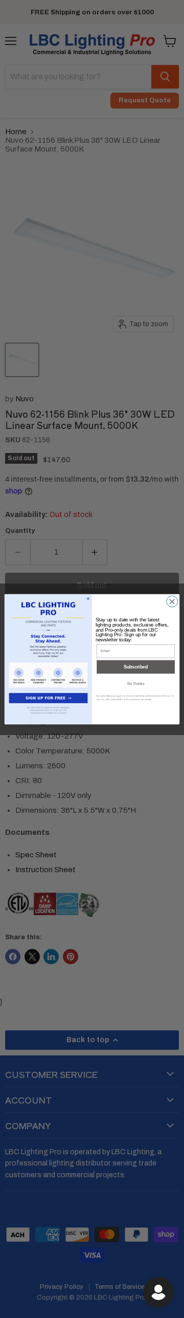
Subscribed (136, 666)
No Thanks (135, 683)
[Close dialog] (172, 601)
